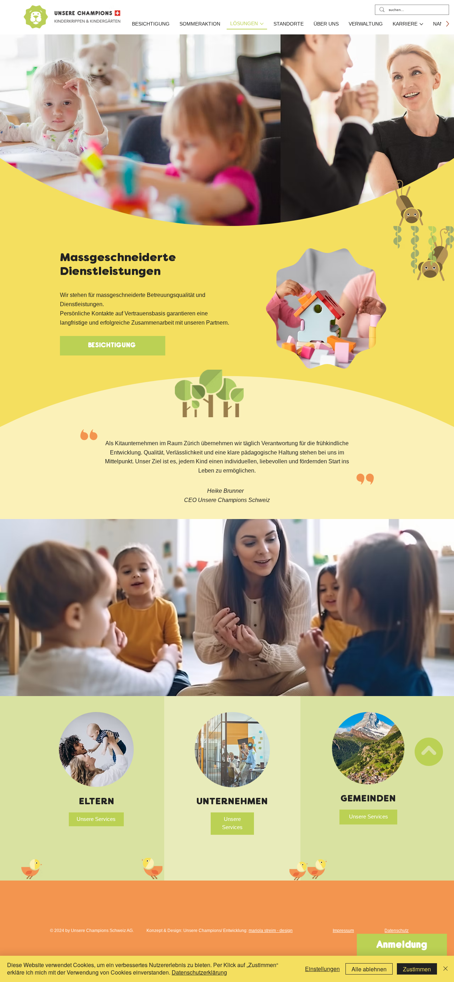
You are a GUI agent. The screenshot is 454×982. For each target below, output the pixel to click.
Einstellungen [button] (322, 969)
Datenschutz (396, 930)
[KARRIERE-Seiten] (421, 24)
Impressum (343, 930)
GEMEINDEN (368, 799)
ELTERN (96, 802)
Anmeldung (401, 945)
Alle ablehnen (369, 969)
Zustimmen (417, 969)
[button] (96, 819)
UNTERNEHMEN (232, 802)
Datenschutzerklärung (199, 972)
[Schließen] (445, 968)
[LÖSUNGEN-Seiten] (262, 24)
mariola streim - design (271, 930)
